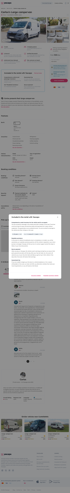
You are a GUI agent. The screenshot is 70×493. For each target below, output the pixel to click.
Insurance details (36, 275)
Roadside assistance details (50, 275)
